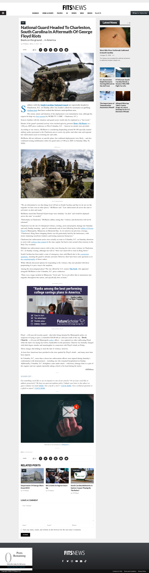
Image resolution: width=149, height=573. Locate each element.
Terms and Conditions (130, 571)
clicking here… (65, 444)
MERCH (89, 13)
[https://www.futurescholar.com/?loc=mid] (57, 326)
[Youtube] (78, 561)
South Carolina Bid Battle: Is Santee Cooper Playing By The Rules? (82, 488)
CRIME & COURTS (47, 13)
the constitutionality (28, 259)
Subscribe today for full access (16, 564)
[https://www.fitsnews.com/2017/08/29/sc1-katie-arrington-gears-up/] (57, 475)
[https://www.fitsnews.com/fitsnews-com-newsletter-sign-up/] (57, 418)
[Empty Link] (128, 23)
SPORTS (74, 13)
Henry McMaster (80, 123)
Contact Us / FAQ (117, 571)
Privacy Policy (142, 571)
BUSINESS (35, 13)
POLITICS (60, 13)
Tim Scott (73, 268)
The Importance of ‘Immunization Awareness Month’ (107, 105)
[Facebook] (64, 561)
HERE (41, 385)
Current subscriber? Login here (16, 567)
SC (67, 13)
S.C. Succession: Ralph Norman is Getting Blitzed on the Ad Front (107, 83)
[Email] (82, 561)
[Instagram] (73, 561)
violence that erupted (38, 242)
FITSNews (26, 44)
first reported (41, 116)
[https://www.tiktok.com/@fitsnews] (85, 561)
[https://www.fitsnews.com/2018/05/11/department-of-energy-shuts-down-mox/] (32, 475)
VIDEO (82, 13)
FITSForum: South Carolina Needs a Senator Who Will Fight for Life (123, 83)
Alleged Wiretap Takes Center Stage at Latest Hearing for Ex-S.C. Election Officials (123, 107)
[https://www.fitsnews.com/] (74, 7)
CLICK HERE (66, 385)
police (51, 340)
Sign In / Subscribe (140, 13)
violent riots (32, 110)
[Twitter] (69, 561)
